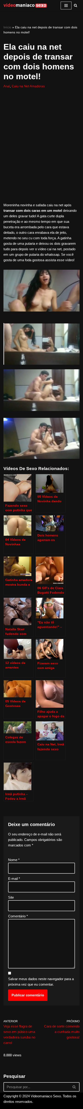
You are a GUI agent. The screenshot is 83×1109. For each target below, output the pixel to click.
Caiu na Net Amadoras (28, 86)
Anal (6, 86)
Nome (14, 860)
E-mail (14, 879)
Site (11, 897)
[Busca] (75, 5)
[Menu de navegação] (66, 5)
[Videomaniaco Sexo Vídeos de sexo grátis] (25, 5)
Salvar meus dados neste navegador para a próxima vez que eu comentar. (41, 981)
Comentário (18, 916)
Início (7, 27)
